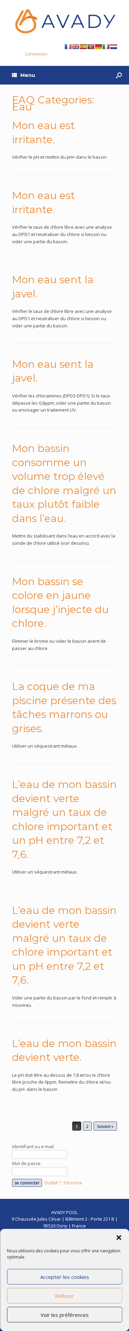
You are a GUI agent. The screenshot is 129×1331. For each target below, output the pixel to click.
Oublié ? (52, 1183)
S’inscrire (72, 1183)
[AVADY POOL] (64, 21)
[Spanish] (83, 46)
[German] (98, 46)
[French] (68, 46)
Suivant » (105, 1126)
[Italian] (106, 46)
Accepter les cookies (64, 1276)
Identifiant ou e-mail (33, 1146)
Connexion (36, 54)
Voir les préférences (65, 1314)
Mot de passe (26, 1163)
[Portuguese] (90, 46)
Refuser (64, 1295)
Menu (27, 75)
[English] (75, 46)
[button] (118, 1237)
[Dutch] (113, 46)
